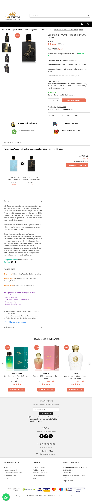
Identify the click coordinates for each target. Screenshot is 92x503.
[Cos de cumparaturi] (87, 24)
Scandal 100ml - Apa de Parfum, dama (46, 377)
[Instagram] (51, 436)
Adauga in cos (73, 100)
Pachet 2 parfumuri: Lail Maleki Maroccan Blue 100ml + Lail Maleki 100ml (33, 149)
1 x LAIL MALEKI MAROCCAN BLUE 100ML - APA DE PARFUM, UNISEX (14, 178)
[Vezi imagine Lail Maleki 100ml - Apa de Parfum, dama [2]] (7, 58)
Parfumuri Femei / (46, 29)
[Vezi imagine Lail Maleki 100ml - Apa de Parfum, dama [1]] (7, 48)
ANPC (35, 478)
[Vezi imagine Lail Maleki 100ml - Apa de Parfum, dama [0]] (7, 38)
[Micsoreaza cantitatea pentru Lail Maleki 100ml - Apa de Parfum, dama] (49, 100)
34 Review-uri (62, 44)
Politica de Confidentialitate (13, 473)
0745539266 (47, 451)
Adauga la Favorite (56, 115)
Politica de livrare (10, 476)
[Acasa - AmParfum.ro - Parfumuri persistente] (14, 15)
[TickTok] (46, 436)
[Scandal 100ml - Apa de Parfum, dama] (46, 357)
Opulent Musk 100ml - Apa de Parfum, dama (75, 377)
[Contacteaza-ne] (81, 24)
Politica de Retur (39, 470)
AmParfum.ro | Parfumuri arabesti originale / (20, 29)
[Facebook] (41, 436)
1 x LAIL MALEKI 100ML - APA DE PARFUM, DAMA (31, 178)
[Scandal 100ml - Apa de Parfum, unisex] (16, 357)
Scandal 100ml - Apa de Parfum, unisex (16, 377)
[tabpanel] (28, 48)
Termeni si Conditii (10, 470)
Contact (6, 478)
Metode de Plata (39, 467)
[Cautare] (88, 16)
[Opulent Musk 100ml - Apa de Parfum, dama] (75, 357)
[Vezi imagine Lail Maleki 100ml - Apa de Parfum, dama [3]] (7, 68)
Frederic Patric (17, 374)
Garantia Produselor (40, 473)
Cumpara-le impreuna (77, 165)
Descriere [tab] (7, 201)
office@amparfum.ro (47, 454)
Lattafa (50, 41)
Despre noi (7, 467)
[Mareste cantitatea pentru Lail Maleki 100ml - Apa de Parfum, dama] (57, 100)
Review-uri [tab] (9, 327)
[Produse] (4, 24)
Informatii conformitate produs (15, 322)
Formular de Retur (39, 476)
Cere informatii (74, 115)
